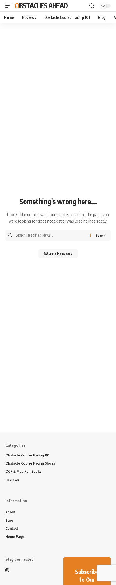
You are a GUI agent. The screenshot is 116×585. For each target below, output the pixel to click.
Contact (11, 529)
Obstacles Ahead (41, 5)
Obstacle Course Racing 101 (27, 455)
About (10, 512)
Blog (9, 520)
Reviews (12, 480)
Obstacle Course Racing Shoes (30, 463)
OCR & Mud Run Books (23, 471)
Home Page (14, 537)
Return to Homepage (58, 253)
